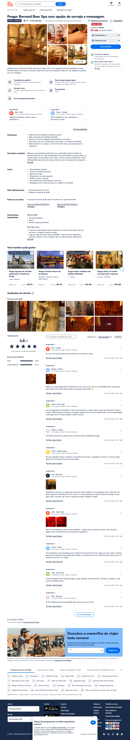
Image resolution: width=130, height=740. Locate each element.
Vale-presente (98, 723)
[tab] (20, 670)
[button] (32, 20)
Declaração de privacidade (63, 660)
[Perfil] (119, 2)
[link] (20, 269)
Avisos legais (65, 710)
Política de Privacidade (68, 714)
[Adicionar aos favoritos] (32, 253)
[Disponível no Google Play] (51, 708)
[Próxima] (122, 269)
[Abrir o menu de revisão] (121, 349)
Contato (63, 707)
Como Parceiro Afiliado (112, 716)
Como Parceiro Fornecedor (113, 707)
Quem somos (98, 707)
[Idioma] (111, 2)
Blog (95, 716)
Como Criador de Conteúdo (110, 712)
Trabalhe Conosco (96, 712)
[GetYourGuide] (10, 4)
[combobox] (35, 4)
